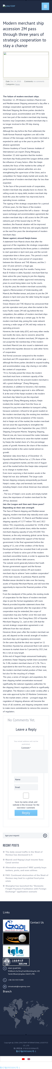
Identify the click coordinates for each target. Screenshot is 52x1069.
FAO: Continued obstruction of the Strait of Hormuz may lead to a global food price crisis (26, 878)
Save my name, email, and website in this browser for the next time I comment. (26, 805)
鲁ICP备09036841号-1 (26, 1051)
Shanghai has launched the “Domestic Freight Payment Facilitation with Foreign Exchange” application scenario (25, 889)
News (17, 84)
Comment (26, 748)
